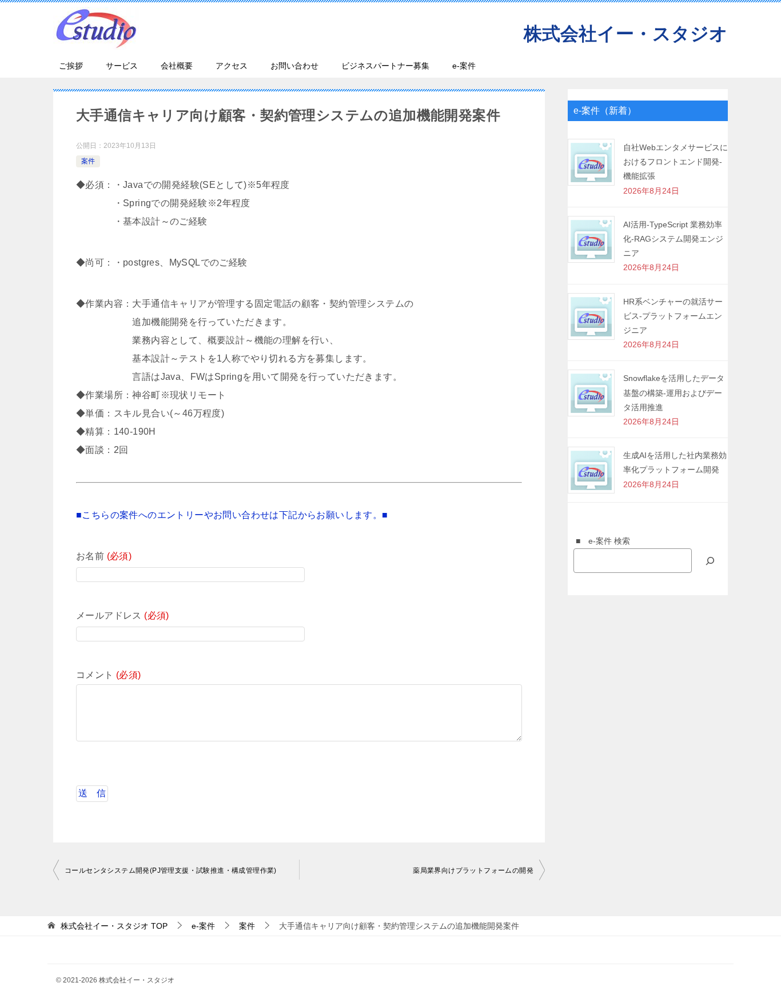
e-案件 (464, 65)
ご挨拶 (71, 65)
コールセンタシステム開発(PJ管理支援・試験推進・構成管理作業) (171, 870)
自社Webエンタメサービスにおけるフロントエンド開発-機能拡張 (675, 161)
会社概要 (177, 65)
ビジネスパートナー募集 (385, 65)
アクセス (232, 65)
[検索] (710, 560)
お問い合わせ (294, 65)
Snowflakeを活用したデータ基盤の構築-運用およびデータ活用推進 (673, 392)
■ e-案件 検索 (599, 540)
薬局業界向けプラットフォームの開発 (473, 870)
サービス (122, 65)
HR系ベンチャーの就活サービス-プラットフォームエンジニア (673, 316)
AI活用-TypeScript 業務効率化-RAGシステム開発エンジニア (673, 239)
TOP (114, 925)
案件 (88, 161)
